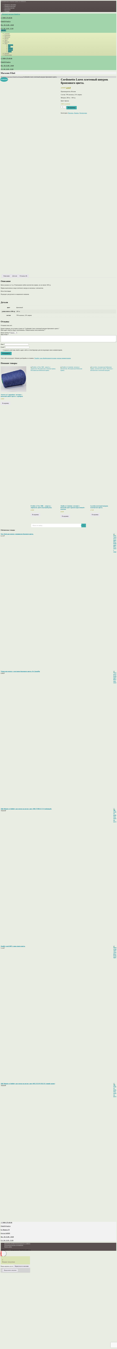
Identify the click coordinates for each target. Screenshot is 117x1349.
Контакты (7, 9)
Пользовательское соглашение (13, 1245)
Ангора (6, 53)
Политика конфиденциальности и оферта (17, 1243)
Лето (5, 43)
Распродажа (8, 55)
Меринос (7, 37)
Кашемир (7, 35)
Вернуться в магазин (22, 1266)
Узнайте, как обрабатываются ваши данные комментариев (52, 358)
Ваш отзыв (5, 334)
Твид (5, 40)
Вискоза (10, 45)
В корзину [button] (5, 403)
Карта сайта (8, 1247)
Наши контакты (24, 1300)
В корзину (71, 107)
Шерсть (6, 42)
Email (3, 347)
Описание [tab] (6, 276)
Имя (2, 344)
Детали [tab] (14, 276)
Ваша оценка (5, 332)
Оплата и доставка (10, 4)
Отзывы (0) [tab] (23, 276)
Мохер (6, 38)
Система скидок (9, 8)
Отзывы (6, 11)
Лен (9, 46)
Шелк (10, 51)
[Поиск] (83, 525)
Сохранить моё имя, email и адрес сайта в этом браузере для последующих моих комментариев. (32, 350)
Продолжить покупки (10, 1270)
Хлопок (10, 50)
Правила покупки (10, 6)
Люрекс (10, 48)
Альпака (7, 33)
